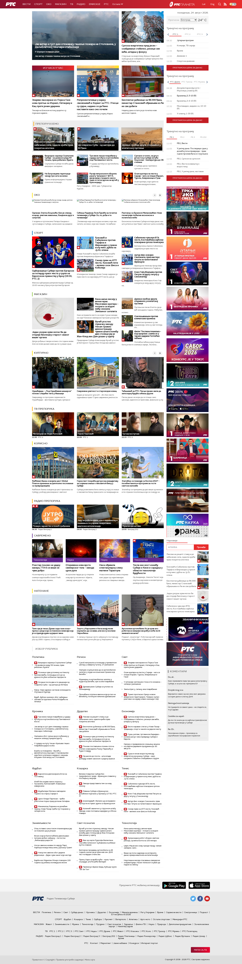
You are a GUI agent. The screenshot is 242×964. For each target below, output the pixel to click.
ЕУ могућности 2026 (121, 914)
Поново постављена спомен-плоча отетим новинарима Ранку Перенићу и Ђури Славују (96, 748)
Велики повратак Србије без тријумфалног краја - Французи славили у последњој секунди (97, 776)
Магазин (60, 4)
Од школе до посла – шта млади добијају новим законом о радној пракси (97, 757)
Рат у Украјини (147, 912)
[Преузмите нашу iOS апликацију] (199, 885)
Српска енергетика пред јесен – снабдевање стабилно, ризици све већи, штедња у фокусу (141, 48)
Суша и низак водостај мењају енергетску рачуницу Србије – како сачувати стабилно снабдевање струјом (141, 756)
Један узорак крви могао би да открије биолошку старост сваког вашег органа (50, 335)
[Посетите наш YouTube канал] (207, 898)
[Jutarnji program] (188, 248)
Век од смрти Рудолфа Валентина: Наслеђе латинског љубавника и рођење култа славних (97, 842)
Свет (125, 657)
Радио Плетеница (126, 936)
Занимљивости (41, 823)
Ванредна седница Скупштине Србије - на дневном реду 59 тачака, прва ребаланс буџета (59, 157)
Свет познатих (86, 823)
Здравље (128, 924)
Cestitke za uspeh (176, 716)
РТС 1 (52, 931)
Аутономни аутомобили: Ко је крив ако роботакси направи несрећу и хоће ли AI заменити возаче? (141, 631)
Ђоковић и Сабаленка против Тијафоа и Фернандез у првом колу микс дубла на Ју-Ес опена (106, 243)
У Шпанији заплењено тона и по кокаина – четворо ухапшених (142, 683)
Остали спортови (161, 919)
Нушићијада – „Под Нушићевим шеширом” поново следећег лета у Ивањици (52, 392)
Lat (203, 4)
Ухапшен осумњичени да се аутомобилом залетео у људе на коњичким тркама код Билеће (97, 672)
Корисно (40, 443)
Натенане (41, 591)
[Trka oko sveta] (188, 198)
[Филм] (127, 335)
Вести (27, 4)
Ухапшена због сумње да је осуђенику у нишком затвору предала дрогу (51, 737)
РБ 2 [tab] (182, 137)
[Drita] (188, 475)
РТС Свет (79, 931)
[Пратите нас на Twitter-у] (193, 898)
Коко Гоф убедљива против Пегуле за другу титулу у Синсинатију (148, 274)
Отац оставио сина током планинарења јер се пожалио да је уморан (53, 829)
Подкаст (204, 912)
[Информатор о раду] (188, 654)
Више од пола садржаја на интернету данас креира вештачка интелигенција (141, 854)
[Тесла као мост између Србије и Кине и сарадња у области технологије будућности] (148, 550)
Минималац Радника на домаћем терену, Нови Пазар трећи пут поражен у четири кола (52, 808)
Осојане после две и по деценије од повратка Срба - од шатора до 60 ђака (96, 145)
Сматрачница (190, 912)
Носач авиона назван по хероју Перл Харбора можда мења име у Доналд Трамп (53, 846)
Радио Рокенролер (146, 936)
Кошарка (82, 768)
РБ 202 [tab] (203, 137)
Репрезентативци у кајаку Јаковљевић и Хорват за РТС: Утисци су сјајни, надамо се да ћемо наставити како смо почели (97, 104)
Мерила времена (130, 912)
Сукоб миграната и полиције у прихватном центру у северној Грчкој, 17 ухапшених (98, 663)
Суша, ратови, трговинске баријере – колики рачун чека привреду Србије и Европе (142, 736)
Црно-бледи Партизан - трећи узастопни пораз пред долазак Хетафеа (51, 800)
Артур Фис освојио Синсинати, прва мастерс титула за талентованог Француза (147, 258)
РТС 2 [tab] (187, 34)
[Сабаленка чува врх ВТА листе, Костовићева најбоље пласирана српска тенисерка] (127, 242)
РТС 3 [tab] (200, 34)
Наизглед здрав (125, 926)
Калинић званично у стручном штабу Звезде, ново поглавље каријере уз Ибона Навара (97, 810)
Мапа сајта (200, 950)
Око (37, 195)
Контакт (94, 943)
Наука (151, 924)
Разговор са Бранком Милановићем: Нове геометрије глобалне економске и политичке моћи (142, 215)
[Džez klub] (188, 375)
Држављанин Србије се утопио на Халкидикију (96, 688)
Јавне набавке (120, 943)
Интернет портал (149, 943)
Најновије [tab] (172, 540)
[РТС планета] (182, 4)
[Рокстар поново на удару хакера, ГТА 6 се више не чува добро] (47, 550)
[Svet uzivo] (188, 273)
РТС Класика (132, 931)
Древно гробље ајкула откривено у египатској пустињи (141, 147)
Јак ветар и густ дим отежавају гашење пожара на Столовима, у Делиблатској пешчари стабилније (75, 45)
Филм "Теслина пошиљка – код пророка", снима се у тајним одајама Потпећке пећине (147, 335)
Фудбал (36, 768)
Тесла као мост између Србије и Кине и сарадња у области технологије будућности (147, 569)
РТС (106, 4)
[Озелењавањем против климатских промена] (127, 320)
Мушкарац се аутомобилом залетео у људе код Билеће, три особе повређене (96, 680)
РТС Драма (104, 931)
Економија (128, 711)
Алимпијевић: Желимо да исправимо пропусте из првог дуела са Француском (97, 802)
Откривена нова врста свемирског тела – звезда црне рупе (80, 568)
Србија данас (77, 912)
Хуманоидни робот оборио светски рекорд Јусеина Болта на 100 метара (141, 839)
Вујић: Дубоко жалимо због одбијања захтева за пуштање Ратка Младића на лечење (51, 699)
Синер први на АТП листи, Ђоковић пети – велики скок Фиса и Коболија (107, 264)
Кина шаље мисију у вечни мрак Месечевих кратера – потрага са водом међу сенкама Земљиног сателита (106, 305)
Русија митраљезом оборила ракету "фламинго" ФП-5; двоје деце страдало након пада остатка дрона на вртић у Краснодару (104, 178)
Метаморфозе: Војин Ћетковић (47, 434)
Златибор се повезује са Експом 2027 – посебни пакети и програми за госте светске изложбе (140, 483)
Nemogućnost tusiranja (178, 703)
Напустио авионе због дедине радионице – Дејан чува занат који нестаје (52, 853)
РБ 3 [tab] (193, 137)
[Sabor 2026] (188, 350)
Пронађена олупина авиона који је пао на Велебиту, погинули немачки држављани (97, 695)
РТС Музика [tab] (199, 82)
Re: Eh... (171, 729)
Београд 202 (109, 936)
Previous (168, 34)
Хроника (37, 711)
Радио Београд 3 (91, 936)
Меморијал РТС (180, 919)
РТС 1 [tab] (175, 34)
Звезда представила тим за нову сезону (95, 784)
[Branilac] (188, 223)
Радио (81, 4)
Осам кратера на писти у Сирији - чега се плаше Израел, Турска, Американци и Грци (149, 175)
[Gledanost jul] (188, 323)
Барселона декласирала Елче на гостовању (50, 775)
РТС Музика (173, 931)
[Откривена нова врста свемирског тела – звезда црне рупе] (81, 550)
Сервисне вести (173, 912)
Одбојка (98, 919)
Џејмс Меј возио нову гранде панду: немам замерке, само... (142, 847)
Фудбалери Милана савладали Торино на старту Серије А (50, 792)
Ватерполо (120, 919)
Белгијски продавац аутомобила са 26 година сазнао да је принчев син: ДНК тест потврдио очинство (96, 852)
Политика (38, 657)
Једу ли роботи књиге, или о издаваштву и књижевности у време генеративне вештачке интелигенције (97, 522)
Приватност (38, 959)
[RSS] (225, 4)
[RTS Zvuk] (188, 400)
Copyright (49, 959)
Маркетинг (105, 943)
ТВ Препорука (44, 409)
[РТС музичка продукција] (188, 629)
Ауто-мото (145, 919)
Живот (49, 924)
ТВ (71, 4)
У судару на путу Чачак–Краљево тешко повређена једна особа (51, 744)
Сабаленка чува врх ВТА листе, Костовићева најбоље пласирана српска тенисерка (149, 240)
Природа (161, 924)
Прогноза (173, 19)
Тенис (125, 768)
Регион (81, 657)
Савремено (42, 535)
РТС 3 (69, 931)
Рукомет (109, 919)
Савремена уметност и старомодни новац (97, 391)
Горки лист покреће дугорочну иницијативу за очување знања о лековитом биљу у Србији (97, 483)
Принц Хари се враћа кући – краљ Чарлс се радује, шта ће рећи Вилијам (97, 860)
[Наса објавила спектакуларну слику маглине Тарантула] (114, 550)
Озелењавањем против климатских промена (146, 317)
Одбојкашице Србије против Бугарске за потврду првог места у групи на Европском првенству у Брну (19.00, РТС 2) (53, 274)
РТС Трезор (159, 931)
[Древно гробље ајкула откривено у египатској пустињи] (141, 139)
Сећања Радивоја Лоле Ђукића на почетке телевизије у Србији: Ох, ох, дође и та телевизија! (97, 215)
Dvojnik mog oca (175, 690)
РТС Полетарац (189, 931)
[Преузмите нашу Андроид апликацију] (174, 885)
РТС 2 (60, 931)
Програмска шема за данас (188, 68)
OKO (48, 4)
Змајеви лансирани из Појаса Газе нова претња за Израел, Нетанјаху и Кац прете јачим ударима (52, 103)
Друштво (82, 711)
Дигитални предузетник (180, 924)
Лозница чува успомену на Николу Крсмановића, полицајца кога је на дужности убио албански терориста (51, 674)
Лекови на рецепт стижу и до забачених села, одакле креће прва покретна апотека (53, 145)
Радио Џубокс (165, 936)
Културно (41, 353)
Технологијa (129, 823)
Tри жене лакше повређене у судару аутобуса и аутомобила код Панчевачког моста (104, 157)
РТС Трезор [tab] (187, 82)
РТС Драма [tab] (175, 82)
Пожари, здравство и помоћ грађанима (51, 524)
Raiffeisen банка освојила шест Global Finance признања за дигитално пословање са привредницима (52, 483)
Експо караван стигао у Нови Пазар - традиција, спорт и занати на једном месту (142, 727)
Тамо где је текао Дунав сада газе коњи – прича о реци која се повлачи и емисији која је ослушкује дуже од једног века (53, 631)
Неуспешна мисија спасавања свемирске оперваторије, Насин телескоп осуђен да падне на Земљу (142, 862)
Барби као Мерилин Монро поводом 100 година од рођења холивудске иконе (52, 861)
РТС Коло (146, 931)
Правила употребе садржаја (69, 959)
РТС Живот (118, 931)
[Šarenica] (188, 450)
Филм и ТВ (141, 924)
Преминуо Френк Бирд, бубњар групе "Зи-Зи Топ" (98, 868)
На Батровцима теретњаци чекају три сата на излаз (57, 174)
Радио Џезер (199, 936)
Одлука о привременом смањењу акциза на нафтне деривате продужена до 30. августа (142, 746)
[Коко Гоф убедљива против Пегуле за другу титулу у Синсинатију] (127, 276)
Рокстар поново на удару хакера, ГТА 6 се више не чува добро (46, 568)
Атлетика (133, 919)
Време (160, 912)
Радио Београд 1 (53, 936)
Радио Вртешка (182, 936)
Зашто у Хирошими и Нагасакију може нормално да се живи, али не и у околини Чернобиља (96, 631)
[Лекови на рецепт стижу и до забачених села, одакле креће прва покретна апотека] (54, 139)
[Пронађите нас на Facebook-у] (200, 898)
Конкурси (134, 943)
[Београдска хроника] (188, 298)
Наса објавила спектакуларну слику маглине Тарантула (111, 568)
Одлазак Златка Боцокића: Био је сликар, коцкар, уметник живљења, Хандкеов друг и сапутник (53, 215)
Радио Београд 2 (72, 936)
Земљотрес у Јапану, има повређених (140, 689)
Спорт (38, 4)
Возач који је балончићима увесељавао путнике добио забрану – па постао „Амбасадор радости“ (51, 838)
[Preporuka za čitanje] (188, 500)
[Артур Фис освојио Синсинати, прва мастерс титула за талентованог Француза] (127, 259)
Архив (121, 938)
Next (207, 34)
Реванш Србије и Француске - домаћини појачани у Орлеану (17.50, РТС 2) (98, 793)
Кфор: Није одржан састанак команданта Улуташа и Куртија (52, 691)
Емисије (94, 4)
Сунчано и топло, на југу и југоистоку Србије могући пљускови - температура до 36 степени (149, 158)
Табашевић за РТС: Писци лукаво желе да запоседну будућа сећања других (141, 392)
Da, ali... (171, 677)
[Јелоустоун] (188, 425)
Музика (75, 924)
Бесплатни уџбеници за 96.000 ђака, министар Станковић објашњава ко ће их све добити (143, 103)
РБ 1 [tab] (172, 137)
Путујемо (100, 924)
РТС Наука (91, 931)
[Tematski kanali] (188, 525)
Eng (212, 4)
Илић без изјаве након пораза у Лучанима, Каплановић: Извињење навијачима (49, 783)
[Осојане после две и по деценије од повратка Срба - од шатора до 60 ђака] (97, 139)
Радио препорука (47, 501)
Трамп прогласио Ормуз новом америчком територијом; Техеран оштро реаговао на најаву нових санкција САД (141, 696)
